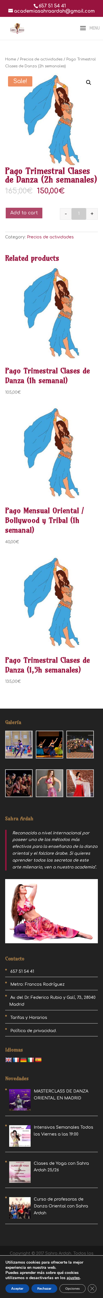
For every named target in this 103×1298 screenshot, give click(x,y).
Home (10, 59)
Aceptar (17, 1288)
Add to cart (24, 212)
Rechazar (44, 1288)
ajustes (73, 1278)
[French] (16, 1060)
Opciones (72, 1288)
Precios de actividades (41, 59)
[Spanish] (38, 1060)
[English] (8, 1060)
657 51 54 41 (52, 6)
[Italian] (30, 1060)
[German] (23, 1060)
